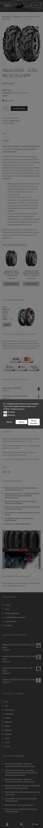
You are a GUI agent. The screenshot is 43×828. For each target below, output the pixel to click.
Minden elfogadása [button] (34, 422)
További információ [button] (18, 409)
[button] (5, 412)
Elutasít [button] (9, 422)
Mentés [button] (21, 422)
